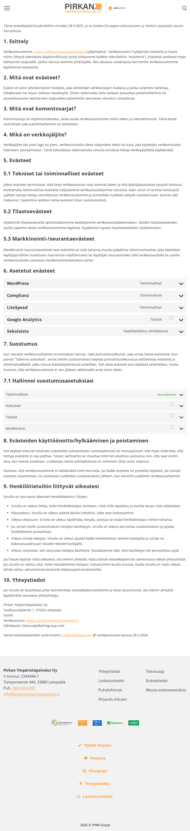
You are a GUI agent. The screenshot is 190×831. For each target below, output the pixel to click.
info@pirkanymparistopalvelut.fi (31, 694)
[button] (6, 8)
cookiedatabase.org (77, 635)
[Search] (184, 8)
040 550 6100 (23, 688)
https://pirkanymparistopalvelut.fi (60, 51)
